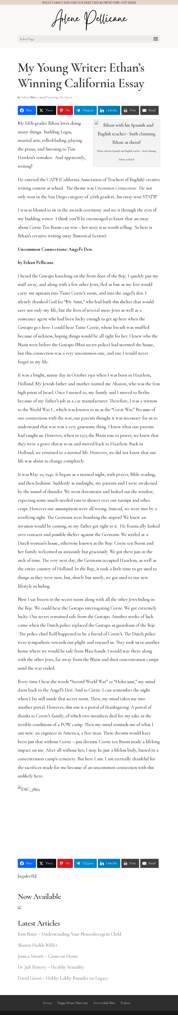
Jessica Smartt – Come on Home (48, 956)
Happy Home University (73, 1003)
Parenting (52, 97)
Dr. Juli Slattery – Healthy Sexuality (51, 967)
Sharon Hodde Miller (37, 945)
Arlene (25, 97)
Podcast (125, 1003)
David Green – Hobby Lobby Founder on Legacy (63, 978)
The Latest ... (67, 97)
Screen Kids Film (104, 1003)
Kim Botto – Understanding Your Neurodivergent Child (69, 934)
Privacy (47, 1003)
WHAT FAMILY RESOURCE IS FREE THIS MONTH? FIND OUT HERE (89, 3)
